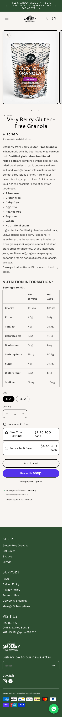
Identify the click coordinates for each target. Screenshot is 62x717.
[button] (7, 18)
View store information (19, 499)
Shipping (7, 139)
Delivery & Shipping (15, 600)
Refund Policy (11, 584)
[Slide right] (38, 110)
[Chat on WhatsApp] (54, 709)
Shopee (7, 556)
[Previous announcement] (6, 5)
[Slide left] (23, 110)
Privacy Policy (11, 589)
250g (23, 399)
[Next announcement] (55, 5)
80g (8, 399)
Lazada (7, 562)
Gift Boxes (9, 551)
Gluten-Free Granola (15, 545)
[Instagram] (5, 681)
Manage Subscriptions (16, 606)
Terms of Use (11, 595)
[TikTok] (10, 681)
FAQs (6, 578)
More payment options (31, 481)
